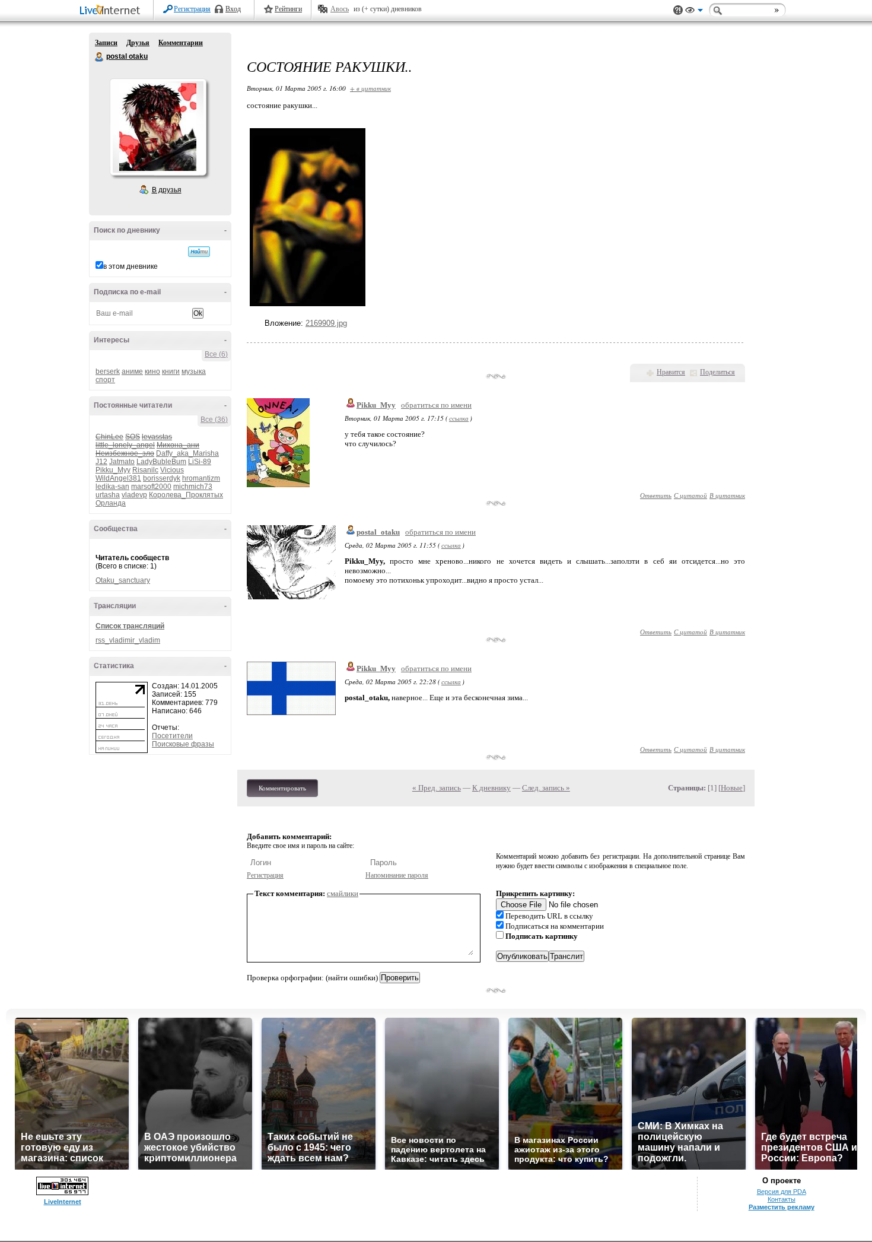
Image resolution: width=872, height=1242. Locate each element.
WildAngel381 (118, 478)
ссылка (459, 418)
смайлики (342, 893)
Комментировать (282, 788)
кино (152, 371)
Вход (233, 9)
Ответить (655, 495)
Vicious (172, 470)
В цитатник (727, 495)
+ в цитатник (370, 88)
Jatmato (122, 462)
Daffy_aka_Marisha (187, 453)
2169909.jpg (326, 323)
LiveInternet (112, 11)
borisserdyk (161, 478)
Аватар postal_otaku (157, 126)
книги (171, 371)
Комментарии (180, 43)
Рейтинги (288, 9)
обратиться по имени (436, 405)
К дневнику (491, 787)
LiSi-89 (199, 462)
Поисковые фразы (183, 744)
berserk (108, 371)
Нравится (671, 372)
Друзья (137, 43)
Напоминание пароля (396, 875)
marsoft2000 (151, 486)
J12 (101, 462)
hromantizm (201, 478)
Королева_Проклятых (186, 495)
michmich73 (192, 486)
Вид (694, 12)
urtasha (108, 495)
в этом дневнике (130, 266)
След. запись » (546, 787)
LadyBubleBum (161, 462)
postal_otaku (378, 532)
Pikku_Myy (113, 470)
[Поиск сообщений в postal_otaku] (199, 251)
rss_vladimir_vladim (128, 640)
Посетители (172, 736)
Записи (106, 43)
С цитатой (690, 495)
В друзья (167, 190)
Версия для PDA (781, 1191)
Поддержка (678, 10)
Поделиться (717, 372)
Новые (732, 787)
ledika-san (112, 486)
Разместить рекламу (781, 1207)
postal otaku (99, 57)
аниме (132, 371)
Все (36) (214, 419)
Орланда (111, 503)
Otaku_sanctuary (123, 580)
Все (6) (216, 354)
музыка (194, 371)
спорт (105, 380)
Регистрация (192, 9)
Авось (339, 9)
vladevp (134, 495)
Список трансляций (130, 626)
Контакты (781, 1199)
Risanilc (145, 470)
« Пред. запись (436, 787)
